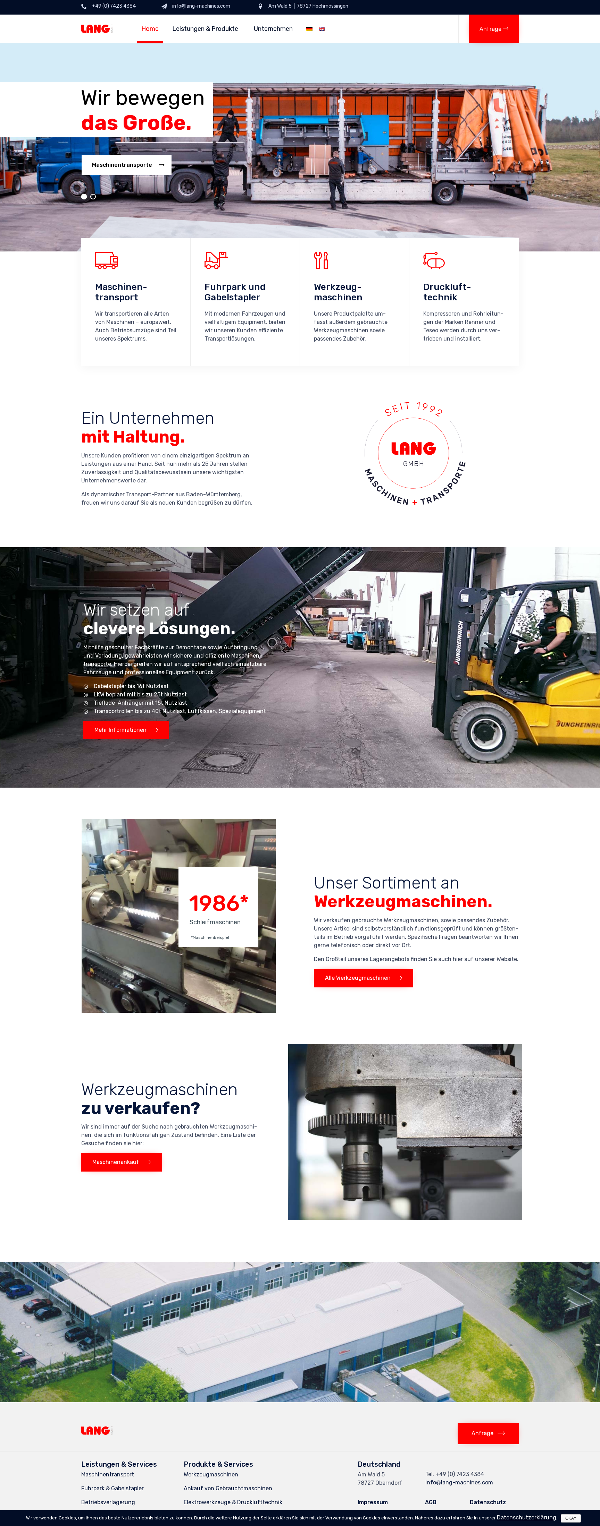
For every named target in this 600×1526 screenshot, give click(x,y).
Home (150, 29)
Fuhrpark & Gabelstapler (112, 1488)
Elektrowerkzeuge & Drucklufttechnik (233, 1502)
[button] (494, 29)
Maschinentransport (107, 1474)
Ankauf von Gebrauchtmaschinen (228, 1488)
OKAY (570, 1518)
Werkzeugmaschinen (211, 1474)
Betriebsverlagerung (108, 1502)
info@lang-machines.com (459, 1482)
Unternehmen (273, 29)
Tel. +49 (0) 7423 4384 (454, 1474)
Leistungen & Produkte (205, 29)
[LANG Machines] (96, 29)
